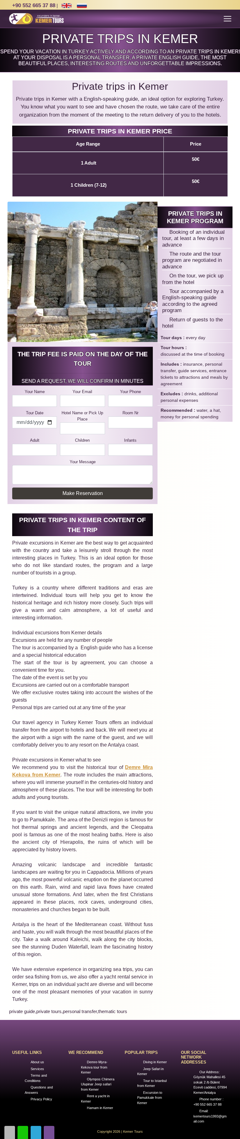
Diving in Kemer (155, 1062)
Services (37, 1069)
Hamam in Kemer (100, 1108)
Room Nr (130, 413)
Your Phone (130, 391)
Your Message (83, 461)
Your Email (82, 391)
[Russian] (81, 5)
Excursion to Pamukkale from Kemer (149, 1098)
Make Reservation (82, 493)
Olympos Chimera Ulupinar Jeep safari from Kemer (97, 1084)
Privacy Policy (41, 1099)
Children (82, 440)
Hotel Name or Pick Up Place (82, 416)
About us (37, 1062)
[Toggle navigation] (227, 19)
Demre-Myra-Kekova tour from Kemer (94, 1067)
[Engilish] (66, 5)
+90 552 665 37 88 (33, 5)
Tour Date (34, 413)
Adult (34, 440)
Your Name (35, 391)
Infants (130, 440)
